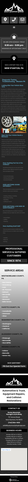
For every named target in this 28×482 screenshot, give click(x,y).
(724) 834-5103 (23, 111)
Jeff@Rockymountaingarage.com (14, 425)
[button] (14, 27)
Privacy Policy (14, 476)
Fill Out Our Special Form (14, 366)
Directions (5, 22)
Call (14, 22)
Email (22, 22)
